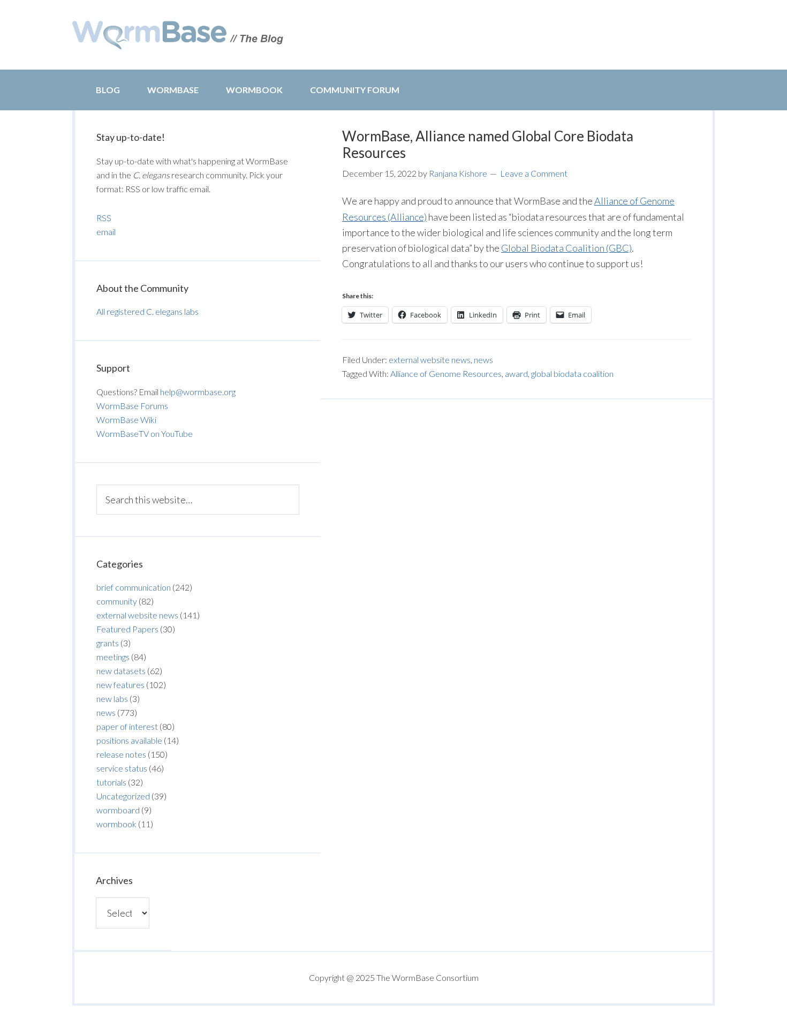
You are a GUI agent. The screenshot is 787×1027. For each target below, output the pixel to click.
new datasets (121, 671)
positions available (129, 740)
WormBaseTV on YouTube (144, 433)
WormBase (173, 90)
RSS (103, 218)
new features (120, 684)
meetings (113, 657)
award (516, 373)
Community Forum (354, 90)
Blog (108, 90)
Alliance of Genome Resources (446, 373)
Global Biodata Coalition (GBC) (566, 248)
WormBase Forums (132, 406)
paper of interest (127, 726)
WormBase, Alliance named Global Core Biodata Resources (487, 144)
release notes (121, 754)
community (116, 601)
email (106, 231)
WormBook (254, 90)
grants (107, 643)
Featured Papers (127, 629)
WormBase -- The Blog (179, 35)
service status (121, 768)
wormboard (118, 810)
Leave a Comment (533, 173)
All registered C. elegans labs (147, 311)
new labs (112, 698)
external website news (430, 359)
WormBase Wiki (126, 419)
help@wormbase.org (198, 392)
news (483, 359)
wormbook (116, 824)
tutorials (111, 782)
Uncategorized (123, 796)
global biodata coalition (572, 373)
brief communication (133, 587)
